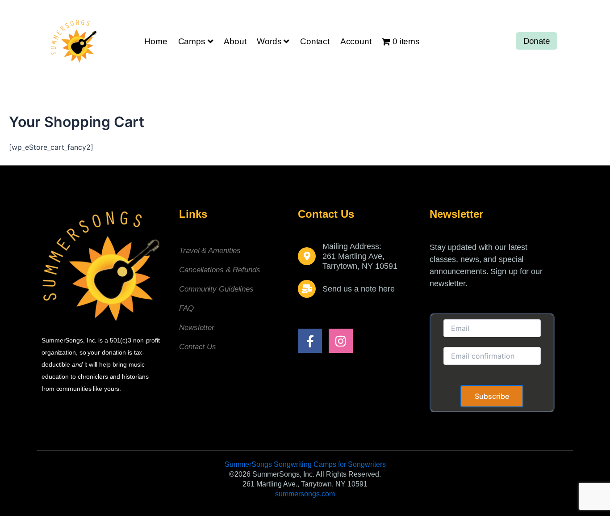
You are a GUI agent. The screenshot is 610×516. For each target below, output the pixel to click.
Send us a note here (358, 288)
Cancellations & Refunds (219, 270)
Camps (191, 41)
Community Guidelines (216, 289)
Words (269, 41)
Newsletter (196, 327)
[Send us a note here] (307, 289)
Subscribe (492, 396)
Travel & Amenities (210, 250)
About (235, 41)
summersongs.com (305, 494)
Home (155, 41)
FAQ (186, 308)
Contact (315, 41)
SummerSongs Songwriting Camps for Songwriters (305, 464)
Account (356, 41)
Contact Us (197, 347)
